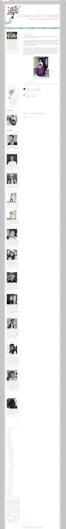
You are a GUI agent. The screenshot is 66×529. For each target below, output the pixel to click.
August (10, 453)
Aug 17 (11, 461)
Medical (18, 511)
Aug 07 (11, 471)
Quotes (8, 517)
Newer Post (25, 115)
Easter (14, 505)
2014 (9, 444)
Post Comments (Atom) (31, 117)
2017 (9, 439)
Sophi (15, 518)
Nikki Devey (28, 88)
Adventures (13, 500)
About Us (21, 28)
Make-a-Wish (14, 511)
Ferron (8, 506)
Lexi (11, 509)
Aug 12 (11, 467)
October (10, 450)
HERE (54, 51)
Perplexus (11, 515)
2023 (9, 431)
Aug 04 (11, 472)
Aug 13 (11, 464)
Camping (18, 502)
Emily (19, 505)
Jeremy (13, 508)
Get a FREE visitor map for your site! (33, 527)
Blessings (12, 502)
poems (12, 516)
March (10, 482)
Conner (8, 505)
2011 (9, 489)
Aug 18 (11, 459)
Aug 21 (11, 458)
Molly (7, 512)
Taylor (13, 519)
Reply (27, 91)
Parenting (18, 513)
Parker (8, 515)
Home (10, 28)
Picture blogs (18, 515)
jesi (15, 508)
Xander (11, 521)
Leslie (27, 94)
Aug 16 (11, 462)
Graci (14, 506)
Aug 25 (11, 456)
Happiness (8, 508)
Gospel (11, 506)
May (10, 479)
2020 (9, 434)
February (10, 484)
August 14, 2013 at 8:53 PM (34, 88)
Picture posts (9, 516)
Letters (8, 509)
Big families (17, 501)
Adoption (32, 28)
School (12, 517)
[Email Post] (33, 81)
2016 (9, 440)
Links (43, 28)
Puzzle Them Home (16, 516)
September (11, 451)
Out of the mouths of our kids (13, 513)
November (10, 448)
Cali (15, 502)
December (10, 447)
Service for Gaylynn (13, 465)
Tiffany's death (17, 519)
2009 (9, 492)
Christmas (18, 503)
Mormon (10, 512)
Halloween (18, 506)
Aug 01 (11, 474)
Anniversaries (12, 501)
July (10, 476)
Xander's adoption (16, 521)
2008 (9, 494)
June (10, 478)
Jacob (11, 508)
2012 (9, 488)
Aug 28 (11, 454)
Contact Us (54, 28)
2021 (9, 432)
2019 (9, 436)
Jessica (18, 508)
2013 (9, 445)
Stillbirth (10, 519)
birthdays (8, 502)
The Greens (30, 81)
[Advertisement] (13, 69)
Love (11, 511)
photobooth (14, 515)
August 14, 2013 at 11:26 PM (33, 94)
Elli (16, 505)
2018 (9, 437)
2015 (9, 442)
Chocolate (8, 503)
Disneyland (11, 505)
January (10, 486)
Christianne (13, 503)
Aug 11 (11, 469)
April (10, 481)
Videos (8, 521)
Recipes (10, 517)
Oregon (13, 512)
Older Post (57, 115)
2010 (9, 491)
